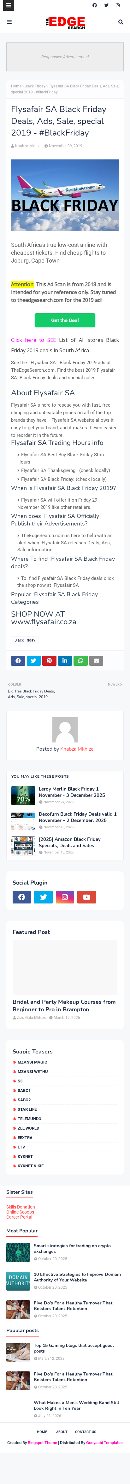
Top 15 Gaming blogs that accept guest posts (74, 1348)
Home (16, 86)
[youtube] (86, 897)
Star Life (27, 1109)
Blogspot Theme (42, 1442)
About (62, 1432)
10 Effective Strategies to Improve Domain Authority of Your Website (77, 1277)
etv (21, 1147)
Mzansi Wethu (33, 1071)
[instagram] (117, 5)
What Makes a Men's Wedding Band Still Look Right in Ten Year (76, 1405)
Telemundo (29, 1118)
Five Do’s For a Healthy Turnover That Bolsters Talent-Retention (73, 1306)
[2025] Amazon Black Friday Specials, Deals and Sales (70, 842)
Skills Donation (20, 1206)
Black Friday (35, 86)
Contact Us (85, 1432)
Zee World (28, 1128)
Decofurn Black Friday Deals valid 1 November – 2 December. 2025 (78, 817)
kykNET (25, 1156)
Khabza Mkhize (28, 146)
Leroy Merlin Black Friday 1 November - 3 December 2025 (72, 792)
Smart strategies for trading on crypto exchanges (72, 1248)
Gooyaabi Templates (104, 1442)
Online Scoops (20, 1211)
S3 (20, 1081)
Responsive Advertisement (65, 56)
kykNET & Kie (31, 1166)
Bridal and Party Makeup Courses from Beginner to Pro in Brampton (64, 1005)
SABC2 (24, 1100)
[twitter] (106, 5)
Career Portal (19, 1217)
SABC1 (24, 1090)
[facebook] (94, 5)
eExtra (25, 1137)
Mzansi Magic (32, 1062)
